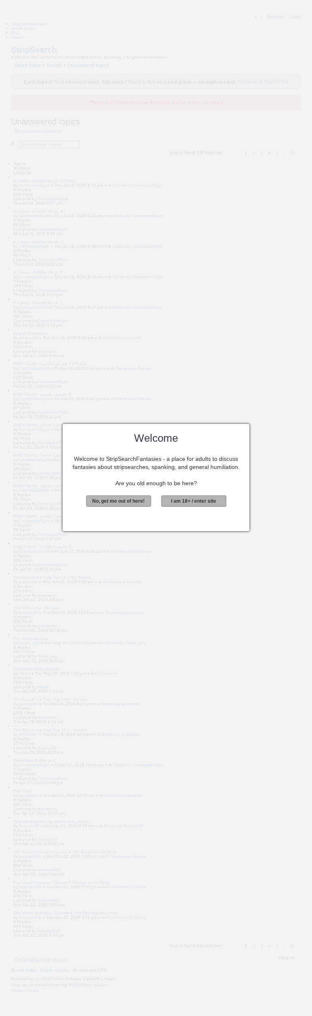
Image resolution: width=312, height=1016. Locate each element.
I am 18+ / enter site (193, 501)
